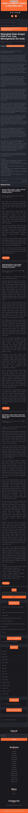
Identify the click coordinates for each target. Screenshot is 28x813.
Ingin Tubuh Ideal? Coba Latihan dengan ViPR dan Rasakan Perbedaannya (13, 191)
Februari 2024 (5, 676)
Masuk (14, 793)
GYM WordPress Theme (10, 811)
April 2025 (4, 654)
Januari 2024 (5, 679)
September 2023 (6, 691)
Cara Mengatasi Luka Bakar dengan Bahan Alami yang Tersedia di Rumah (11, 266)
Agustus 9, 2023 (7, 270)
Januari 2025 (5, 662)
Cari (14, 590)
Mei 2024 (4, 668)
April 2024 (4, 671)
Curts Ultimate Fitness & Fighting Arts (14, 4)
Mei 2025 (4, 651)
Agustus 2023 (5, 693)
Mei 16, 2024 (6, 195)
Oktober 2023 (5, 688)
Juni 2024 (4, 665)
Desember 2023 (5, 682)
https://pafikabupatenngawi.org (9, 719)
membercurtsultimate (18, 41)
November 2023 (5, 685)
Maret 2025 (4, 656)
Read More (6, 258)
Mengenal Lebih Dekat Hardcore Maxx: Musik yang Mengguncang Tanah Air (13, 416)
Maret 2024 (4, 673)
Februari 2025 (5, 659)
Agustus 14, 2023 (7, 421)
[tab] (12, 16)
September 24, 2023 (7, 41)
